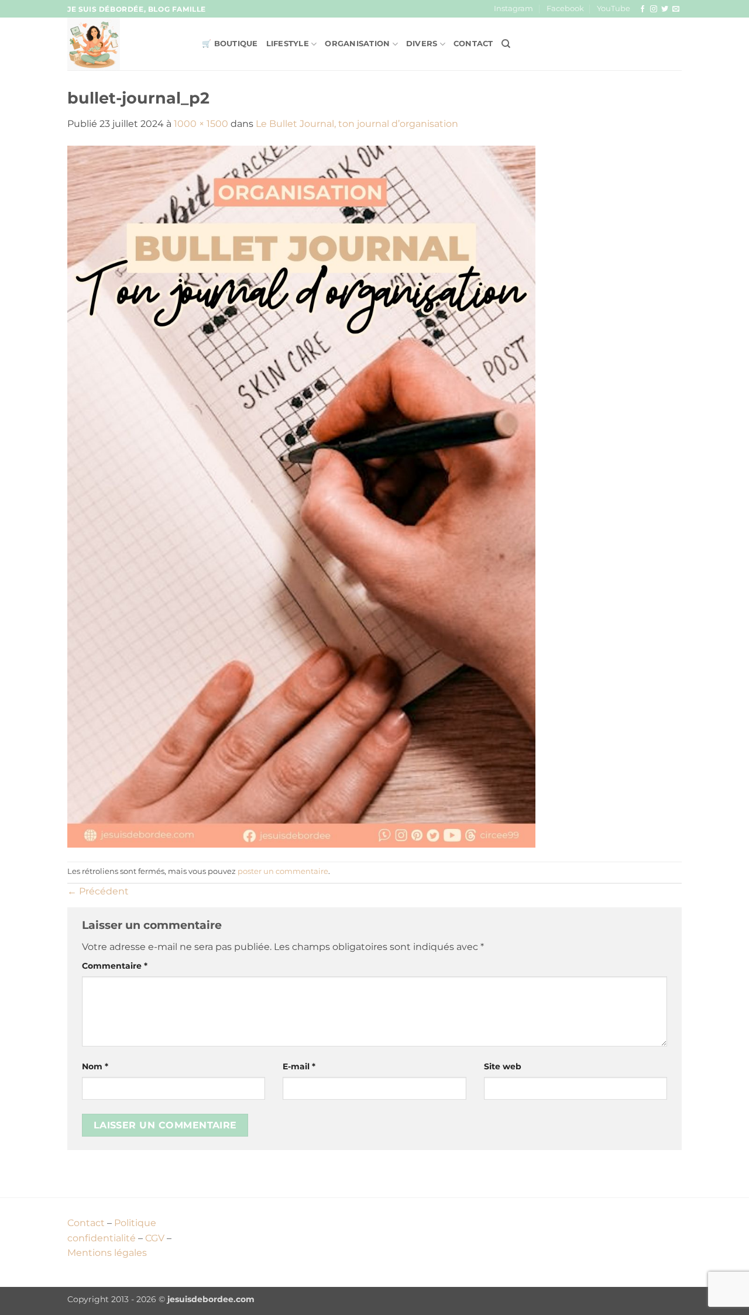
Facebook (565, 8)
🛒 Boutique (230, 43)
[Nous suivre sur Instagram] (653, 9)
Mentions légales (107, 1252)
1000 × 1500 (201, 123)
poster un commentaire (283, 871)
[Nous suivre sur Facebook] (642, 9)
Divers (422, 43)
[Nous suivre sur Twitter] (664, 9)
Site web (502, 1066)
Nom (95, 1066)
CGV (154, 1238)
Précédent (98, 891)
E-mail (299, 1066)
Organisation (357, 43)
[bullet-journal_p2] (301, 495)
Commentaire (114, 966)
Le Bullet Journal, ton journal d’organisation (357, 123)
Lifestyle (287, 43)
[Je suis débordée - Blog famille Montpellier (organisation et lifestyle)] (125, 44)
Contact (473, 43)
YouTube (613, 8)
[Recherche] (505, 44)
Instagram (513, 8)
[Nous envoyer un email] (675, 9)
